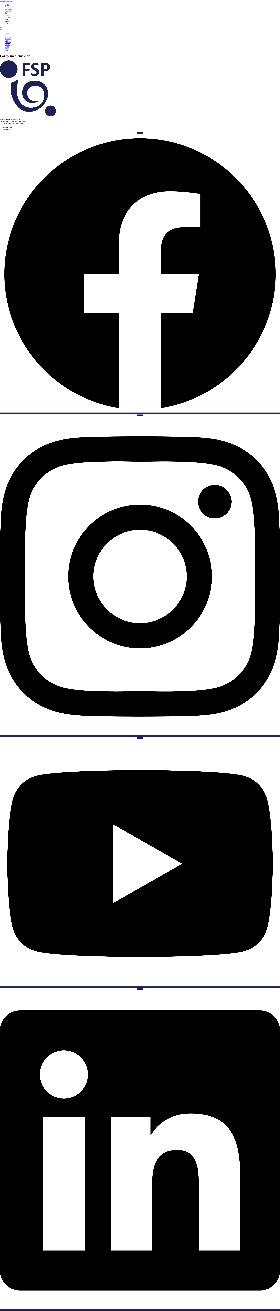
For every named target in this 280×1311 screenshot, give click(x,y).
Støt (6, 13)
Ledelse (7, 17)
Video (7, 19)
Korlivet (7, 7)
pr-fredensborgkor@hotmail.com (11, 123)
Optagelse (8, 9)
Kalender (8, 11)
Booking (8, 15)
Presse (7, 21)
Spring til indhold (6, 1)
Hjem (7, 5)
